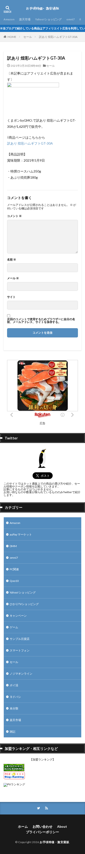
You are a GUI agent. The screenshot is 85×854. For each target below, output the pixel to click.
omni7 (70, 19)
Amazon (9, 19)
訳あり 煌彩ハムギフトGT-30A (58, 37)
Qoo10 (14, 581)
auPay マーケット (21, 534)
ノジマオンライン (21, 673)
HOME (12, 37)
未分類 (14, 708)
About (62, 826)
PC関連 (14, 569)
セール (27, 37)
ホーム (23, 826)
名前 (11, 259)
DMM (13, 546)
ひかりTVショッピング (24, 604)
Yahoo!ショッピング (48, 19)
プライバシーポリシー (42, 832)
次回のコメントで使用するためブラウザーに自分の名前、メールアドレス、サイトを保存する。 (41, 320)
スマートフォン (20, 650)
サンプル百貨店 (20, 639)
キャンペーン (18, 615)
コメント (14, 216)
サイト (11, 297)
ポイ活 (14, 685)
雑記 (12, 731)
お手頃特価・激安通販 (54, 842)
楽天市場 (24, 19)
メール (13, 278)
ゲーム (14, 627)
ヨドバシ (15, 697)
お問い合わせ (42, 826)
